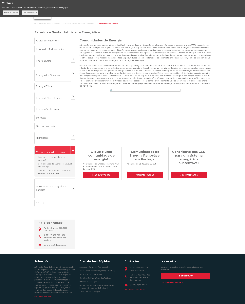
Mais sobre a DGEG (42, 296)
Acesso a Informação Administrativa (95, 267)
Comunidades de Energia (108, 24)
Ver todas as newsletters (172, 282)
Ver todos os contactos (134, 290)
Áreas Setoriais (45, 24)
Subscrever (186, 275)
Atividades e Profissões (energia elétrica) (97, 271)
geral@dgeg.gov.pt (138, 285)
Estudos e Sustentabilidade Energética (79, 24)
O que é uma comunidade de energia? (51, 158)
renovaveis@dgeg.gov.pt (55, 245)
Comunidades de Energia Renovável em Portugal (55, 165)
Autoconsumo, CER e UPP (91, 274)
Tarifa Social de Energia (90, 292)
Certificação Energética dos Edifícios (95, 278)
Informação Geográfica (90, 282)
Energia (57, 24)
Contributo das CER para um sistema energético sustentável (54, 171)
